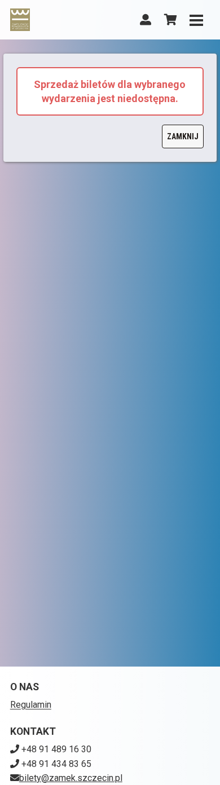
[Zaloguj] (145, 19)
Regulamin (30, 704)
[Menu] (196, 19)
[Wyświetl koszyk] (170, 19)
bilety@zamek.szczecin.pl (70, 778)
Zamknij (183, 136)
